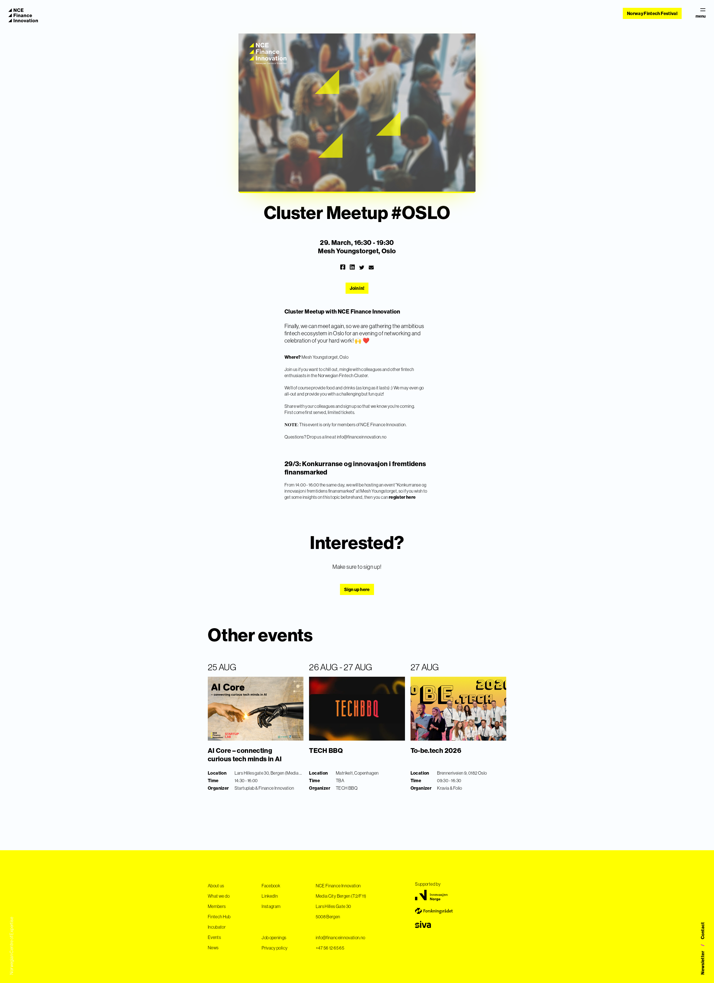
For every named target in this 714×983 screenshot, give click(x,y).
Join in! (357, 288)
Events (214, 937)
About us (216, 885)
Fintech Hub (219, 916)
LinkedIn (270, 896)
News (213, 947)
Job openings (274, 937)
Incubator (217, 927)
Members (217, 906)
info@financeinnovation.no (362, 437)
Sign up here (357, 589)
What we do (219, 896)
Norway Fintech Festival (652, 13)
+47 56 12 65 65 (330, 948)
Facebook (271, 885)
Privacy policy (275, 948)
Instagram (271, 906)
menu (701, 16)
